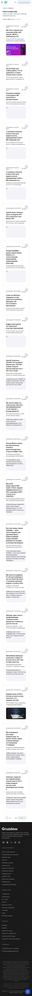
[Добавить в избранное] (26, 24)
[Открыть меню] (2, 2)
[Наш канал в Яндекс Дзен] (11, 842)
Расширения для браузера (9, 884)
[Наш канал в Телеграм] (3, 842)
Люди (3, 913)
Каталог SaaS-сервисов (8, 852)
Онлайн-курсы (6, 896)
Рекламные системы (7, 862)
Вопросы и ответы (7, 904)
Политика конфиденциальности (10, 951)
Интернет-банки (6, 857)
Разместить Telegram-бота (9, 933)
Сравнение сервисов (7, 870)
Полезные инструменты (8, 907)
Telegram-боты (6, 881)
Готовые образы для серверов (10, 854)
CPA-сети (4, 860)
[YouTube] (15, 842)
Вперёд (21, 818)
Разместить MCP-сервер (8, 936)
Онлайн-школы (6, 865)
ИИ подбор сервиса (7, 915)
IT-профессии (5, 894)
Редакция (4, 925)
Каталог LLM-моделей (8, 868)
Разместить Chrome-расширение (11, 938)
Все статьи (5, 899)
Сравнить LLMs (6, 876)
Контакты (4, 928)
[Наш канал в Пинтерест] (19, 842)
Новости (4, 902)
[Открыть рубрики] (27, 991)
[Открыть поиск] (15, 2)
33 (16, 818)
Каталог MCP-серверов (8, 879)
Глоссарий (5, 910)
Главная (5, 8)
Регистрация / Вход (24, 2)
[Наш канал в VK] (7, 842)
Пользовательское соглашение (10, 948)
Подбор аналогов (6, 873)
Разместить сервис (7, 930)
